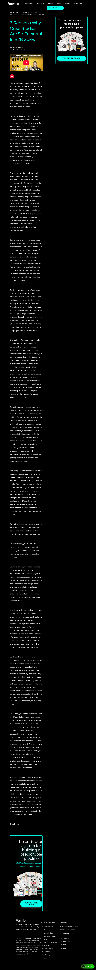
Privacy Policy (48, 948)
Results (46, 939)
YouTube (66, 948)
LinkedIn (66, 938)
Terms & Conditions (50, 942)
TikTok (65, 945)
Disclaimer (47, 952)
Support (46, 945)
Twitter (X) (66, 942)
